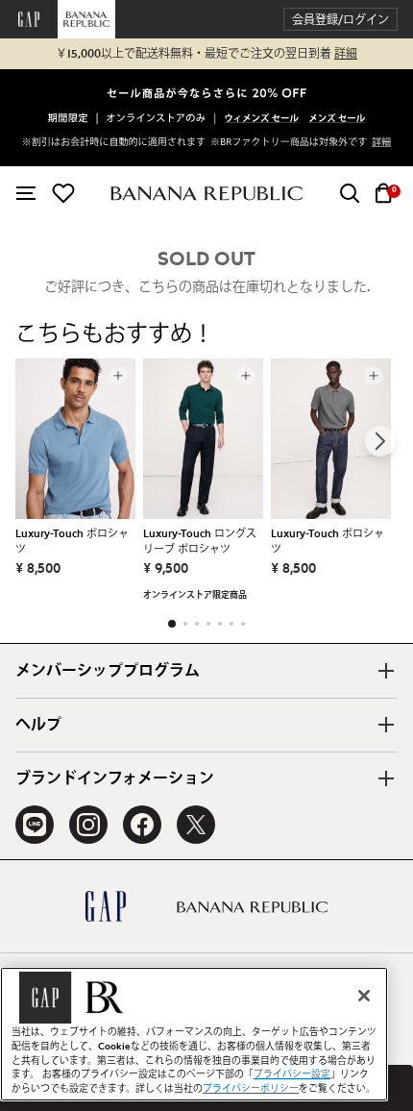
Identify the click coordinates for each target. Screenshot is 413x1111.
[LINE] (34, 824)
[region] (194, 1034)
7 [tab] (243, 624)
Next (380, 441)
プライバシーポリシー (251, 1089)
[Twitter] (196, 824)
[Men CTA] (336, 120)
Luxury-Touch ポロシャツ (72, 542)
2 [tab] (185, 624)
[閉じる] (364, 996)
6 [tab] (231, 624)
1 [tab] (172, 624)
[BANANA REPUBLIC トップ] (206, 193)
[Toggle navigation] (25, 193)
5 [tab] (220, 624)
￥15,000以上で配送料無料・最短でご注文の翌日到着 (206, 54)
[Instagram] (88, 824)
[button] (340, 20)
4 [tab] (208, 624)
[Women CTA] (262, 120)
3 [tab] (197, 624)
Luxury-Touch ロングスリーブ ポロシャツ (199, 542)
